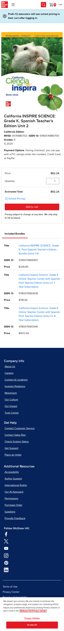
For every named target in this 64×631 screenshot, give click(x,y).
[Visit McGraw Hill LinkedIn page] (6, 569)
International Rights (16, 485)
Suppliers (10, 511)
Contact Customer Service (20, 428)
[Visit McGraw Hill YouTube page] (6, 548)
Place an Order (13, 455)
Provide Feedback (15, 518)
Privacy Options (32, 618)
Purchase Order (13, 505)
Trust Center (12, 413)
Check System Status (17, 441)
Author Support (13, 478)
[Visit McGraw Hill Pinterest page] (6, 562)
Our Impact (11, 406)
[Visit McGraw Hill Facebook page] (6, 534)
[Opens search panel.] (43, 4)
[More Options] (60, 4)
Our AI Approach (14, 492)
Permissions (11, 498)
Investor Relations (15, 386)
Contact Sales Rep (15, 435)
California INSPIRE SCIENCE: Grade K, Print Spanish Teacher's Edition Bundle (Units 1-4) (39, 249)
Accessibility (12, 472)
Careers (9, 373)
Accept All (32, 625)
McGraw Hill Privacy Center (33, 611)
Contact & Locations (16, 379)
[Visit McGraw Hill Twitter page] (6, 541)
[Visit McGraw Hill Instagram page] (6, 555)
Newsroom (11, 393)
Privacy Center (11, 592)
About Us (10, 366)
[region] (32, 614)
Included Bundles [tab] (15, 233)
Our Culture (11, 399)
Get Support (11, 448)
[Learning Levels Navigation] (13, 4)
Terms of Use (10, 586)
